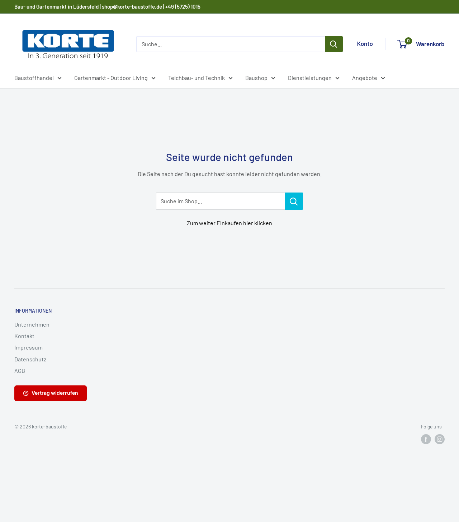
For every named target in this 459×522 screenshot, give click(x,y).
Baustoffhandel (34, 77)
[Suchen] (334, 44)
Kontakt (24, 335)
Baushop (256, 77)
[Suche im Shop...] (294, 201)
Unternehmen (31, 324)
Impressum (28, 347)
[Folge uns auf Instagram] (440, 439)
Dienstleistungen (310, 77)
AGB (19, 370)
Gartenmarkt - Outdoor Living (111, 77)
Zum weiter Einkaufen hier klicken (229, 222)
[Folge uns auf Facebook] (426, 439)
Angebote (364, 77)
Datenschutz (30, 359)
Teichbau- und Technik (196, 77)
